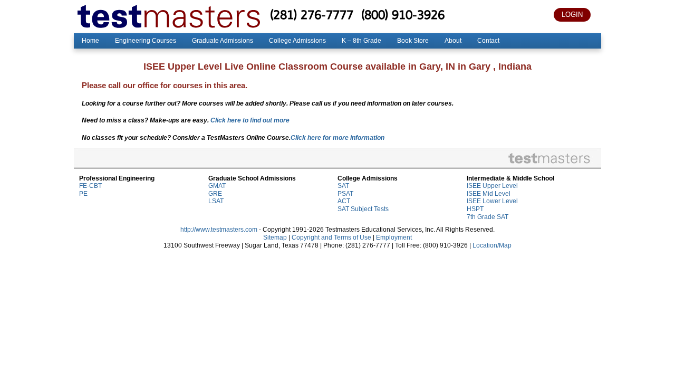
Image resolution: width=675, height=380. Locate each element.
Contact (488, 40)
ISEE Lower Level (492, 201)
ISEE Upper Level (492, 185)
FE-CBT (90, 185)
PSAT (345, 193)
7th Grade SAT (487, 217)
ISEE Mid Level (488, 193)
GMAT (217, 185)
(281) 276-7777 (311, 14)
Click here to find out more (250, 120)
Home (90, 40)
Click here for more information (337, 137)
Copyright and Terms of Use (331, 237)
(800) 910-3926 (403, 14)
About (453, 40)
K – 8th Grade (361, 40)
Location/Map (492, 245)
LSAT (216, 201)
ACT (344, 201)
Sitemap (275, 237)
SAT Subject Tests (363, 209)
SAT (343, 185)
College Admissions (297, 40)
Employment (394, 237)
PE (83, 193)
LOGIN (572, 14)
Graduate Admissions (222, 40)
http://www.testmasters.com (218, 229)
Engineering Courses (145, 40)
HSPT (475, 209)
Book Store (413, 40)
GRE (215, 193)
